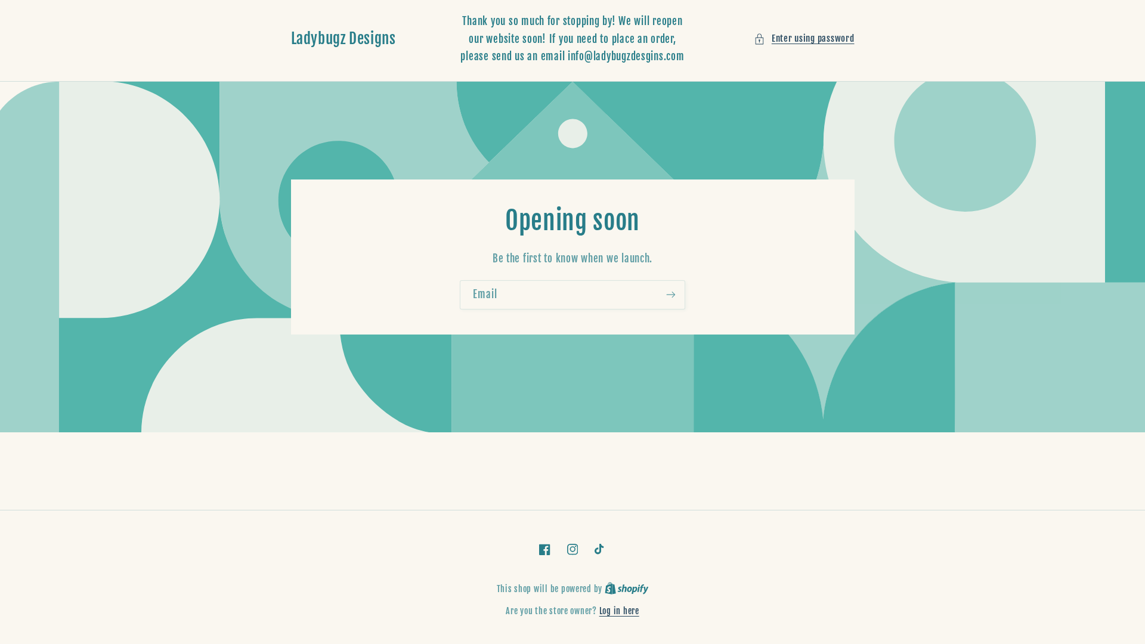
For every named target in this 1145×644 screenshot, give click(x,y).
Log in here (619, 611)
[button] (804, 39)
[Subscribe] (671, 294)
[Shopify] (627, 589)
